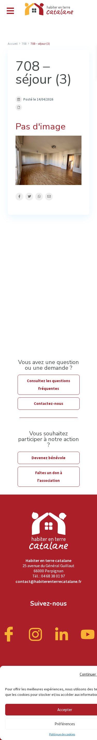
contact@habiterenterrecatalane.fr (48, 581)
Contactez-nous (48, 403)
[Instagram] (35, 633)
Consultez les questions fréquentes (48, 384)
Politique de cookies (62, 734)
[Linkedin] (61, 633)
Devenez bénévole (48, 457)
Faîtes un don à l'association (48, 476)
